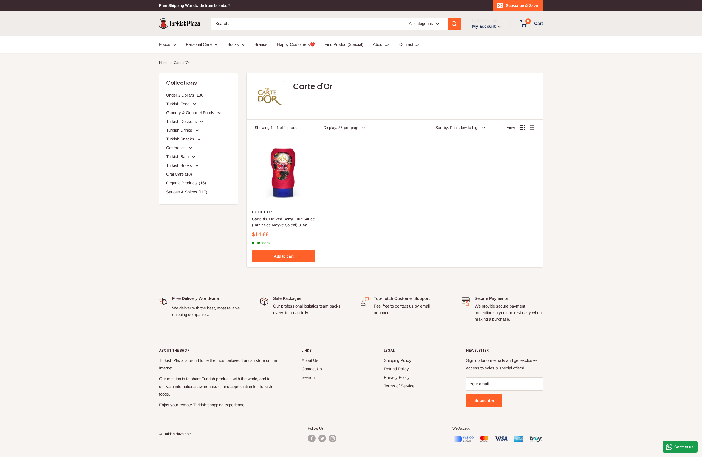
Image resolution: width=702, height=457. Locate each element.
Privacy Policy (397, 377)
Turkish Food (178, 103)
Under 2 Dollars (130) (185, 95)
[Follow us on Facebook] (312, 438)
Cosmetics (176, 147)
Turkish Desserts (182, 121)
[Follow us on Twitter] (322, 438)
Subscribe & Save (522, 5)
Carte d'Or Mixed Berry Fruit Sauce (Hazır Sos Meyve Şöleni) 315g (283, 222)
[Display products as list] (532, 127)
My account (484, 26)
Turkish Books (179, 165)
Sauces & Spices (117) (186, 192)
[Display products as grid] (522, 127)
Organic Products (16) (186, 182)
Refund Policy (396, 368)
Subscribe (484, 400)
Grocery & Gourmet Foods (190, 112)
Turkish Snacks (180, 139)
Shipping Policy (397, 360)
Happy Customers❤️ (296, 44)
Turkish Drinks (179, 130)
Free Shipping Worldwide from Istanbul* (194, 5)
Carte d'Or (262, 212)
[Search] (454, 24)
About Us (381, 44)
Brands (260, 44)
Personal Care (199, 44)
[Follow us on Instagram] (332, 438)
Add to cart (283, 256)
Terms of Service (399, 385)
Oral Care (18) (179, 174)
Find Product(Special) (344, 44)
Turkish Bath (178, 156)
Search (308, 377)
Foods (164, 44)
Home (163, 63)
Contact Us (409, 44)
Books (233, 44)
